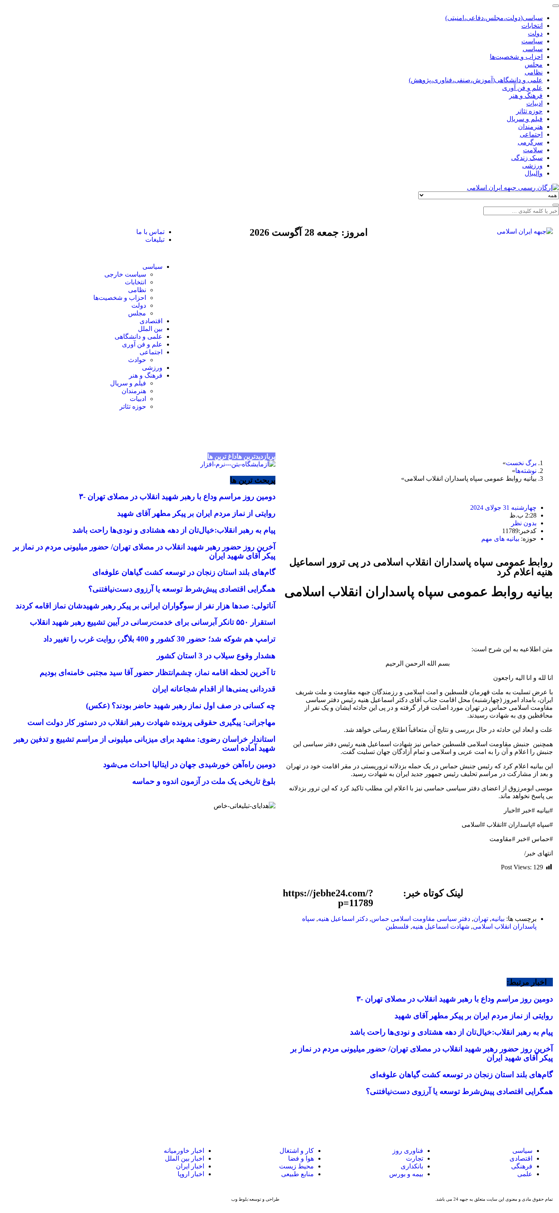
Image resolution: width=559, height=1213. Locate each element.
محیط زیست (296, 1166)
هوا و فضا (301, 1158)
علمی (524, 1173)
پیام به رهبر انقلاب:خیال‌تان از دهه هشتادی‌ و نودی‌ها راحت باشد (451, 1032)
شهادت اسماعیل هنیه (440, 926)
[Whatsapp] (60, 1158)
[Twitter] (82, 231)
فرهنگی (521, 1166)
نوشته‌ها (525, 470)
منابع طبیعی (297, 1173)
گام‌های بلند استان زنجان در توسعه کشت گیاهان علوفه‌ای (461, 1074)
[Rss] (38, 231)
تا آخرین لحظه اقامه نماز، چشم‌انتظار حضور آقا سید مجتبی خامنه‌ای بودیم (157, 672)
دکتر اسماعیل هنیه (343, 918)
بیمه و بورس (406, 1173)
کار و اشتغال (297, 1150)
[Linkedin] (20, 1158)
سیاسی (521, 1150)
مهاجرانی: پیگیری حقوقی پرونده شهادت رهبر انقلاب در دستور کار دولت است (151, 722)
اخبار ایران (190, 1166)
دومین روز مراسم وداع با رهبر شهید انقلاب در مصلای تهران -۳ (454, 999)
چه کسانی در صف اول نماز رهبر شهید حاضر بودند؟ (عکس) (180, 705)
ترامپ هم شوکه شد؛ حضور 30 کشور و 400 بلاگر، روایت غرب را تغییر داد (159, 639)
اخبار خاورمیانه (184, 1150)
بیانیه (498, 918)
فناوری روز (407, 1150)
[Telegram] (40, 1158)
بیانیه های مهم (500, 538)
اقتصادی (520, 1158)
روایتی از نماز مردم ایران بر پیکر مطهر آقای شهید (473, 1015)
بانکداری (412, 1166)
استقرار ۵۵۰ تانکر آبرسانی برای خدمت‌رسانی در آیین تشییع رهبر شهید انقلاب (152, 622)
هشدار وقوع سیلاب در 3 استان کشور (216, 655)
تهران (480, 918)
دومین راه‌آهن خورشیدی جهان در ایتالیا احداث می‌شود (189, 764)
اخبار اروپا (191, 1173)
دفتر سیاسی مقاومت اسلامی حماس (420, 918)
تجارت (414, 1158)
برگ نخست (521, 462)
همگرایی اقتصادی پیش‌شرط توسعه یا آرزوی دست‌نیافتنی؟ (459, 1091)
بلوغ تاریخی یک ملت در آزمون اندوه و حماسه (203, 781)
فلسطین (397, 926)
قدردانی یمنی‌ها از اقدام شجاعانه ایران (213, 688)
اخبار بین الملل (184, 1158)
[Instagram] (60, 231)
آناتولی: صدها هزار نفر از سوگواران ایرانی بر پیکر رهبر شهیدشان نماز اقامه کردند (145, 605)
